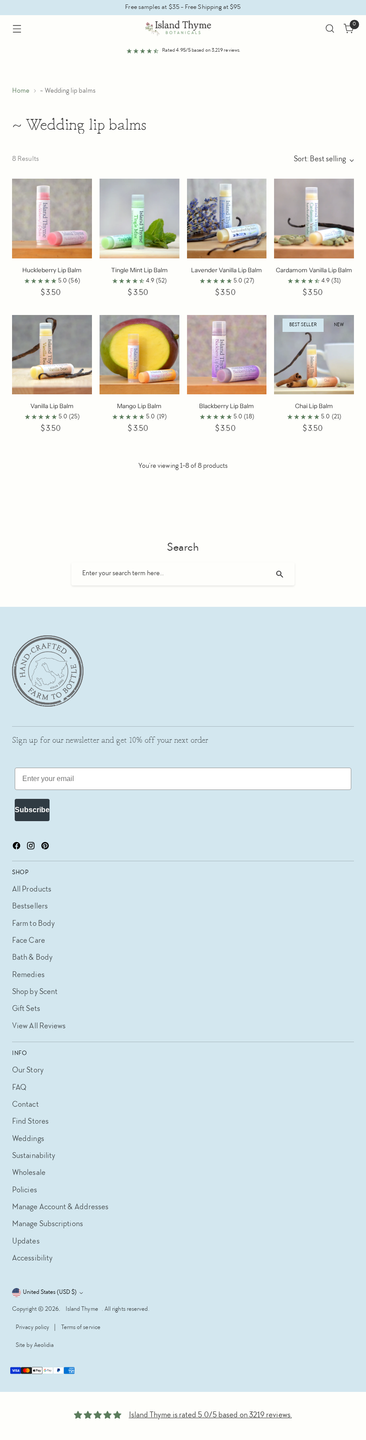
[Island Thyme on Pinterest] (46, 848)
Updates (26, 1242)
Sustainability (33, 1156)
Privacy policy (32, 1328)
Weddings (28, 1139)
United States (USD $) (50, 1292)
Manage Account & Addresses (60, 1207)
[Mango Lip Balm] (139, 355)
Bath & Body (32, 958)
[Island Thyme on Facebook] (17, 848)
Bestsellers (30, 907)
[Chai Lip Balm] (314, 355)
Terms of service (80, 1328)
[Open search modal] (330, 29)
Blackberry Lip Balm (226, 405)
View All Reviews (39, 1027)
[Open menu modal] (17, 29)
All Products (31, 890)
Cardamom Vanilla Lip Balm (314, 270)
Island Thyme (82, 1309)
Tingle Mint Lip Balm (139, 270)
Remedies (28, 975)
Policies (24, 1191)
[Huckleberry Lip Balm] (52, 218)
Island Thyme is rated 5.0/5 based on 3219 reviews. (210, 1416)
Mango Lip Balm (139, 405)
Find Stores (30, 1122)
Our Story (28, 1071)
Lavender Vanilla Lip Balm (226, 270)
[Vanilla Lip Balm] (52, 355)
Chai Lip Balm (314, 405)
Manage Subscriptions (47, 1224)
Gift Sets (26, 1009)
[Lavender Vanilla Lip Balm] (227, 218)
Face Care (28, 941)
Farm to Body (33, 924)
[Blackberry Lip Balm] (227, 355)
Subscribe (32, 810)
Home (20, 91)
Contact (25, 1105)
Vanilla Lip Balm (52, 405)
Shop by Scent (35, 992)
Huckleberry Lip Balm (52, 270)
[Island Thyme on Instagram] (31, 848)
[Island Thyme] (183, 28)
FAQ (19, 1088)
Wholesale (29, 1173)
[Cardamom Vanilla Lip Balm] (314, 218)
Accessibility (32, 1259)
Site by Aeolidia (35, 1345)
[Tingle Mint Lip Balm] (139, 218)
